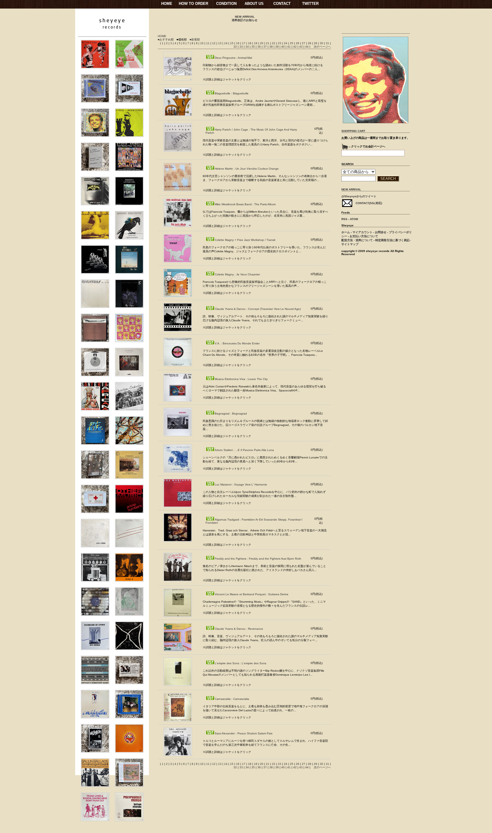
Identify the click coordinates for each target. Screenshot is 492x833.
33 (241, 46)
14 (226, 43)
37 (265, 46)
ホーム (345, 232)
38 (271, 46)
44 (307, 46)
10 (202, 43)
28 (310, 43)
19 (256, 43)
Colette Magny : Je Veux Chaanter (237, 274)
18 (250, 43)
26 (298, 43)
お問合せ (380, 232)
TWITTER (310, 3)
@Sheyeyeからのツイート (358, 196)
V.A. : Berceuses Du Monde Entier (237, 343)
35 (253, 46)
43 (301, 46)
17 (244, 43)
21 (268, 43)
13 (220, 43)
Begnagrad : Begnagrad (231, 413)
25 (292, 43)
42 (295, 46)
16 (238, 43)
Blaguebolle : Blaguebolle (232, 93)
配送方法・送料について (357, 240)
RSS (344, 219)
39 (277, 46)
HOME (166, 3)
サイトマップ (349, 244)
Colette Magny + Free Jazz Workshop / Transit (245, 239)
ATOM (354, 219)
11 (208, 43)
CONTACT (282, 3)
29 (316, 43)
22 (274, 43)
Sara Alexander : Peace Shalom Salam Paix (243, 733)
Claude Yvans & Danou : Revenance (239, 628)
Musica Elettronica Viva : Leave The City (241, 379)
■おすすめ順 (166, 39)
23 (280, 43)
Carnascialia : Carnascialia (232, 698)
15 (232, 43)
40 (283, 46)
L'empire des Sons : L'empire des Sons (240, 663)
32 (235, 46)
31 (328, 43)
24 (286, 43)
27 (304, 43)
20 (262, 43)
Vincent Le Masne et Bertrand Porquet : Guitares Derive (251, 594)
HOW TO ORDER (193, 3)
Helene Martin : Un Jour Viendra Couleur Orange (247, 168)
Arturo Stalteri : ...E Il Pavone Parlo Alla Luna (244, 450)
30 (322, 43)
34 (247, 46)
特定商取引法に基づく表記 (392, 240)
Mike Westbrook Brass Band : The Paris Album (245, 204)
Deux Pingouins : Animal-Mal (233, 57)
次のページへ (322, 46)
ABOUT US (254, 3)
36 (259, 46)
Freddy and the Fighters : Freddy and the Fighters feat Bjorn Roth (258, 558)
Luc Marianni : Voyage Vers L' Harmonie (241, 484)
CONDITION (226, 3)
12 (214, 43)
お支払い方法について (364, 236)
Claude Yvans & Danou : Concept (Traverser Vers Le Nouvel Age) (258, 308)
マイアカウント (362, 232)
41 (289, 46)
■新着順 (195, 39)
